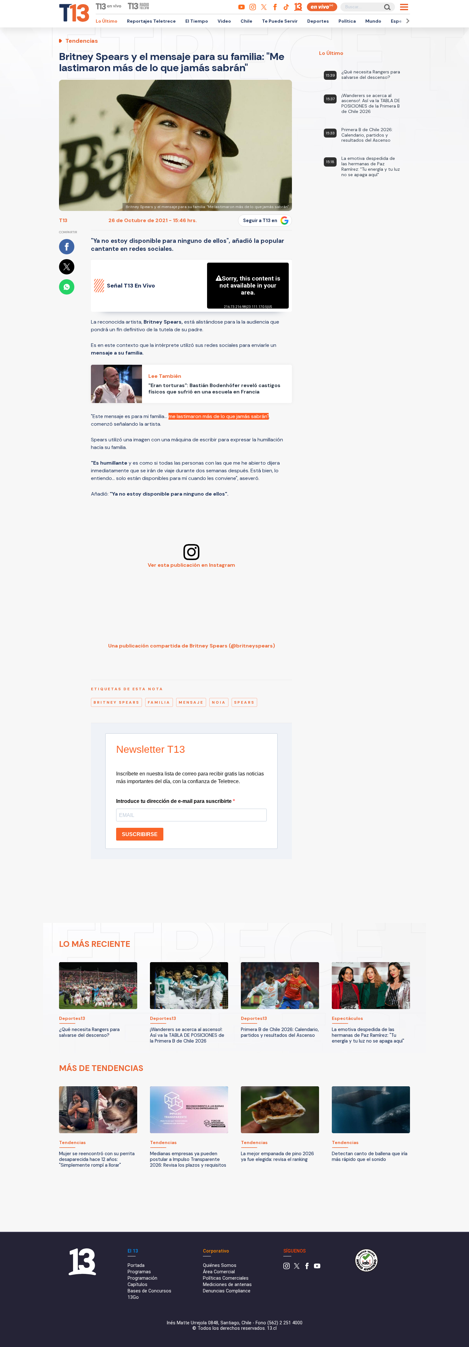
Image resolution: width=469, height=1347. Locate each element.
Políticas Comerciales (226, 1278)
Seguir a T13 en (260, 220)
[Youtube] (317, 1267)
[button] (407, 21)
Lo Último (106, 21)
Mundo (373, 21)
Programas (139, 1272)
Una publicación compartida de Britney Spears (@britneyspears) (191, 645)
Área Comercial (219, 1272)
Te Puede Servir (280, 21)
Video (224, 21)
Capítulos (137, 1284)
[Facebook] (307, 1267)
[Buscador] (387, 7)
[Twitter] (297, 1267)
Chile (246, 21)
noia (219, 702)
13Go (133, 1297)
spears (244, 702)
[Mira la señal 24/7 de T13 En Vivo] (322, 7)
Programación (142, 1278)
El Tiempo (196, 21)
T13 (63, 220)
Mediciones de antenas (227, 1284)
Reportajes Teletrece (151, 21)
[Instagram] (286, 1267)
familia (159, 702)
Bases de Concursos (149, 1291)
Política (347, 21)
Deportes (318, 21)
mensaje (191, 702)
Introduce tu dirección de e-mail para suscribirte (174, 801)
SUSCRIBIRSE (140, 834)
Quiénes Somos (219, 1265)
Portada (136, 1265)
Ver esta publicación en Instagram (191, 565)
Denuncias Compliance (226, 1291)
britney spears (116, 702)
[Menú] (404, 7)
